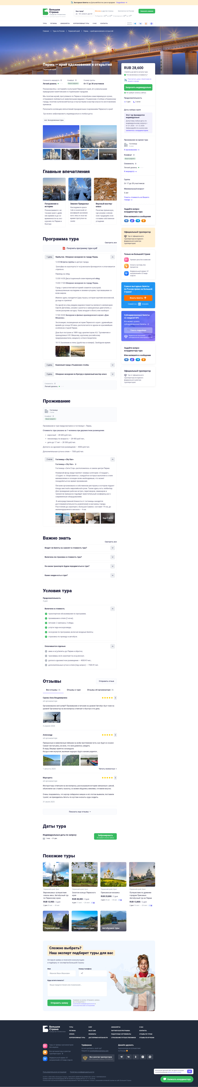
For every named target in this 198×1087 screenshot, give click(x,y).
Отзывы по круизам (146, 1037)
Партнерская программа (120, 1030)
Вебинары (92, 1034)
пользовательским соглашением (84, 1005)
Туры (45, 23)
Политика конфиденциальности (82, 1072)
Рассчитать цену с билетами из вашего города (139, 80)
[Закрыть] (112, 257)
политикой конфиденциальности (84, 1004)
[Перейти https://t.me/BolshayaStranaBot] (138, 220)
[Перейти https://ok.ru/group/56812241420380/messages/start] (143, 220)
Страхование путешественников (123, 1037)
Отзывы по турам (145, 1034)
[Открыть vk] (128, 1057)
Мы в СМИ (92, 1030)
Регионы (53, 23)
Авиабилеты (65, 23)
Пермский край (74, 31)
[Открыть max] (150, 1057)
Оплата (71, 1034)
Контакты (104, 23)
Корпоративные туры (81, 23)
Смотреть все (111, 243)
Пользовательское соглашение (54, 1072)
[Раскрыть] (112, 365)
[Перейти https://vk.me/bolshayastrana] (126, 220)
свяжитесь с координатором (137, 130)
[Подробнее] (61, 80)
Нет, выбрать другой (85, 14)
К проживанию (131, 150)
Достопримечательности (98, 1037)
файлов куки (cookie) (174, 1072)
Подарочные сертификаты (121, 1034)
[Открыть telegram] (121, 1057)
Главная (46, 31)
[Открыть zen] (143, 1057)
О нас (95, 23)
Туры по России (59, 31)
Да (77, 14)
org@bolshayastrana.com (99, 1051)
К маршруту (129, 171)
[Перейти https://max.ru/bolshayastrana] (132, 220)
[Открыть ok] (135, 1057)
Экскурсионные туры (56, 120)
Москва (98, 11)
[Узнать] (148, 324)
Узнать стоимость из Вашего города (136, 198)
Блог (90, 1027)
